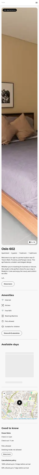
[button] (22, 407)
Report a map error (32, 418)
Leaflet (15, 418)
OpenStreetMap (22, 418)
